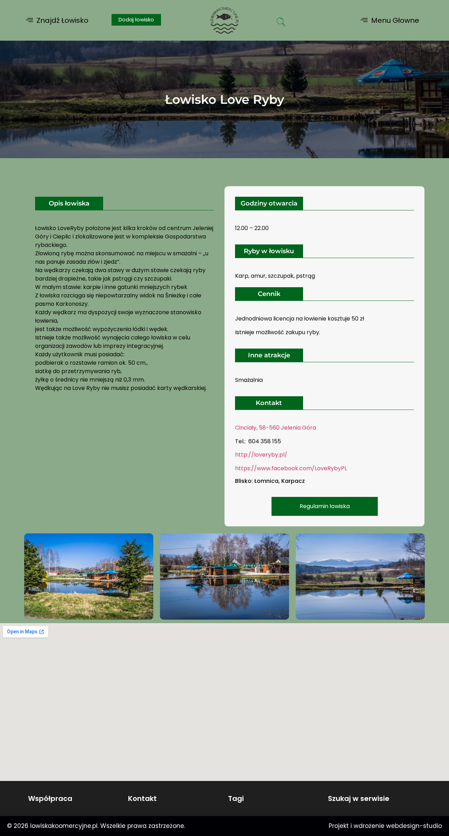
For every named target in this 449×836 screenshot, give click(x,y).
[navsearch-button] (281, 23)
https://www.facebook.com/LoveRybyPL (291, 468)
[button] (57, 20)
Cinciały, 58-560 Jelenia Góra (276, 428)
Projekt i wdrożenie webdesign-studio (385, 826)
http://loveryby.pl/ (261, 455)
